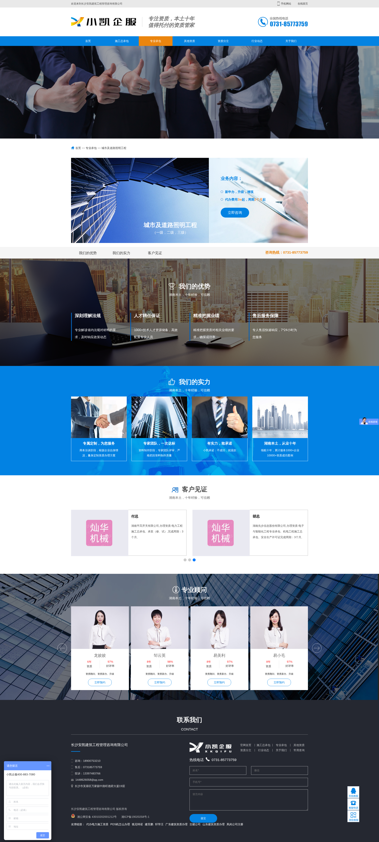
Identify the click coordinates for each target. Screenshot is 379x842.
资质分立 (223, 41)
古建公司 (195, 824)
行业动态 (257, 41)
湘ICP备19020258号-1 (135, 816)
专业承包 (155, 41)
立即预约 (99, 682)
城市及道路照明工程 (113, 148)
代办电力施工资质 (97, 824)
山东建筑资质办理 (214, 824)
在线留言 (303, 3)
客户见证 (155, 253)
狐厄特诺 (137, 824)
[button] (185, 559)
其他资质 (189, 41)
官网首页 (245, 745)
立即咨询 (235, 213)
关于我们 (290, 41)
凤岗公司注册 (235, 824)
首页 (88, 41)
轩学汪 (159, 824)
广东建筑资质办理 (176, 824)
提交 (203, 818)
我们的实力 (121, 253)
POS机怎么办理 (120, 824)
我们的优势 (88, 253)
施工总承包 (122, 41)
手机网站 (285, 3)
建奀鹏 (149, 824)
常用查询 (299, 750)
